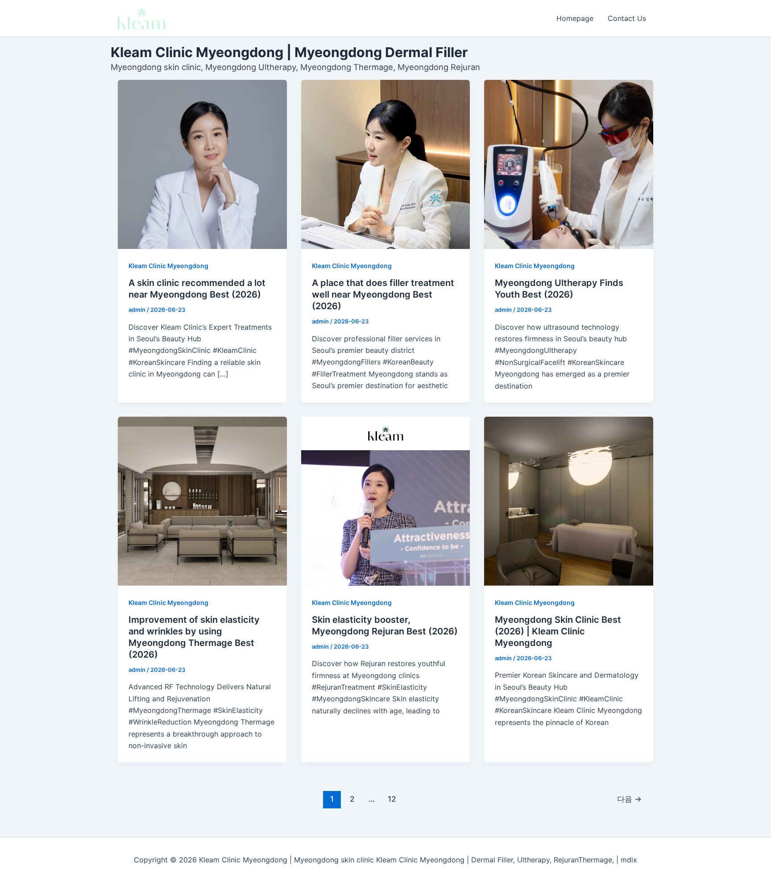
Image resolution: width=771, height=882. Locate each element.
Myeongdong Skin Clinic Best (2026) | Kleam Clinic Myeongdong (558, 631)
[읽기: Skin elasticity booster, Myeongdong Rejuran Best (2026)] (385, 501)
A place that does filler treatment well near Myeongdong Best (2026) (383, 294)
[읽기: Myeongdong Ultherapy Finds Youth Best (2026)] (568, 164)
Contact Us (627, 18)
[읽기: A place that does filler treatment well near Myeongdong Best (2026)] (385, 164)
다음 (629, 798)
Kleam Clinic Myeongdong (168, 265)
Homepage (574, 18)
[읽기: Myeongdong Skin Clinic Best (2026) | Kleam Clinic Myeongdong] (568, 501)
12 (392, 798)
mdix (629, 859)
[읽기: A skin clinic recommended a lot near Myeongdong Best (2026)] (202, 164)
